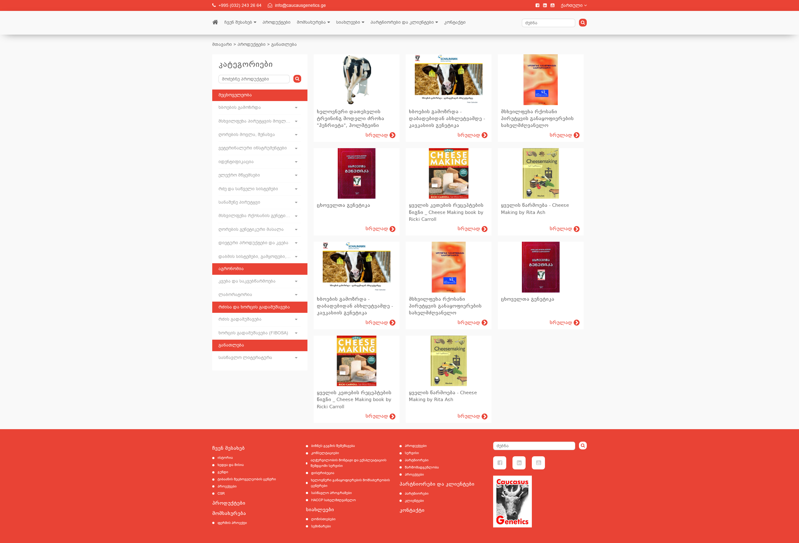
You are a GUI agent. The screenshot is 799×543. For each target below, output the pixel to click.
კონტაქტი (455, 22)
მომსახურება (311, 22)
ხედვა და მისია (231, 465)
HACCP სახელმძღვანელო (333, 500)
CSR (221, 493)
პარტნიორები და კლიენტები (402, 22)
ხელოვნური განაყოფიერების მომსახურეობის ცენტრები (350, 483)
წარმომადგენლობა (422, 467)
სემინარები (321, 526)
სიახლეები (348, 22)
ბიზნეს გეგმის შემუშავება (333, 446)
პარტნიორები (417, 460)
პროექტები (227, 486)
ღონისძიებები (323, 519)
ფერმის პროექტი (232, 523)
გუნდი (223, 472)
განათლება (284, 44)
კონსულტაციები (325, 453)
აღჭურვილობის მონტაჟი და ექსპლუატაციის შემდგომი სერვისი (348, 463)
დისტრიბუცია (322, 473)
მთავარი (222, 44)
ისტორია (225, 457)
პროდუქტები (276, 22)
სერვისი (412, 453)
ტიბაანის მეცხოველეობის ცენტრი (247, 479)
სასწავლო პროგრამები (331, 493)
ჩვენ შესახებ (238, 22)
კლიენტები (414, 500)
